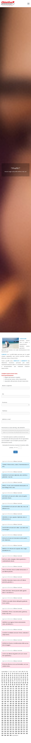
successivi (15, 735)
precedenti (5, 671)
